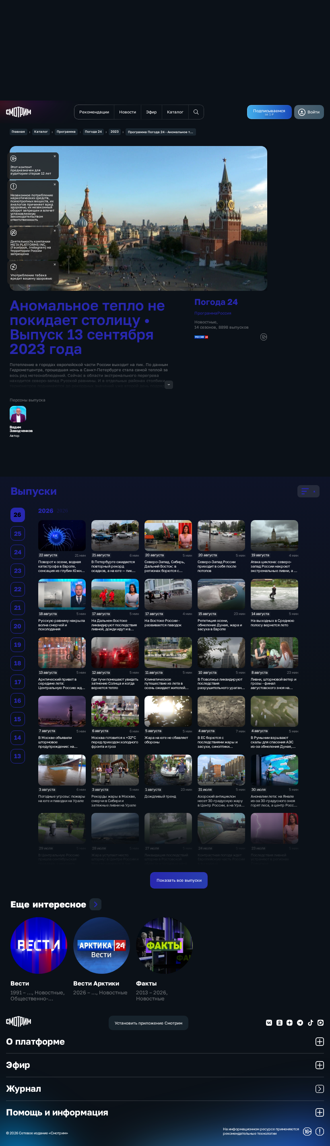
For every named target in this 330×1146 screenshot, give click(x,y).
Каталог (41, 132)
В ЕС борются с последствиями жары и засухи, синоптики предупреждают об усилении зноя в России (218, 746)
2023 (115, 132)
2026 (62, 511)
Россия (224, 313)
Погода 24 (93, 132)
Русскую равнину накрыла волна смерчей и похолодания (61, 625)
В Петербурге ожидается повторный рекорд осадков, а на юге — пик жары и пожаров (113, 568)
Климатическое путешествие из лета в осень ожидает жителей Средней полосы (164, 685)
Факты (146, 983)
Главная (18, 132)
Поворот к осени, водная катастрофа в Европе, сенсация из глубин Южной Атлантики (61, 568)
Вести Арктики (96, 983)
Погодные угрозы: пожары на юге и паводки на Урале (61, 798)
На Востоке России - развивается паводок (163, 622)
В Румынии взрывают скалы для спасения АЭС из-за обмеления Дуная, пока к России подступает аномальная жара (273, 746)
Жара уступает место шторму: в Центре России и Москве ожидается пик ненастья (114, 861)
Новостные (205, 321)
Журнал (23, 1088)
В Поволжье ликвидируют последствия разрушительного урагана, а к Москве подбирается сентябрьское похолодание (221, 688)
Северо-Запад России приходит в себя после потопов (217, 566)
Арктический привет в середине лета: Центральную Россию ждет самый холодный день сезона (61, 688)
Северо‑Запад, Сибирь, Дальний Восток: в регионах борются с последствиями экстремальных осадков (165, 570)
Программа (66, 132)
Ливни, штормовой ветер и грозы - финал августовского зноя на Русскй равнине (273, 685)
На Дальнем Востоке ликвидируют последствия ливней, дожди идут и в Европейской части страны (114, 627)
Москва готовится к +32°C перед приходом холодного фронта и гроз (114, 742)
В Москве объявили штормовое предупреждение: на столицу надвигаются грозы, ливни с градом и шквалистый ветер (59, 748)
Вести (19, 983)
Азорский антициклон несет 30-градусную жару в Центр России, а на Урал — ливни (220, 802)
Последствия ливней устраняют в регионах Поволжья (270, 859)
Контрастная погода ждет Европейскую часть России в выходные (221, 859)
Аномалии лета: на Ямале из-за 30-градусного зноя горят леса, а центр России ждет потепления (274, 802)
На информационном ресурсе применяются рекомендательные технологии (261, 1131)
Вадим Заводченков (21, 429)
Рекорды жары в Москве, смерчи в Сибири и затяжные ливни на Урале (113, 800)
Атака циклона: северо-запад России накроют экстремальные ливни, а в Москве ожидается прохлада (273, 570)
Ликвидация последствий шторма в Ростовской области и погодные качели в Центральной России (167, 861)
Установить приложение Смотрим (148, 1022)
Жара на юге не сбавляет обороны (166, 739)
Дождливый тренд (160, 796)
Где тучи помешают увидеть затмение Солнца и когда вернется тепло (114, 683)
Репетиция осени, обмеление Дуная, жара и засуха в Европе (220, 625)
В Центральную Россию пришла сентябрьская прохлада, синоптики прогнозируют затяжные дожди (59, 863)
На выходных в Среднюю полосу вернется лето (272, 622)
